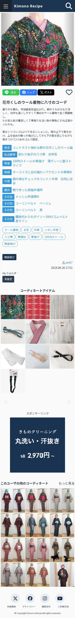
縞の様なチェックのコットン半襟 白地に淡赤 (43, 180)
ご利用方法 (63, 606)
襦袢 (7, 190)
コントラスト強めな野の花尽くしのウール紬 (43, 147)
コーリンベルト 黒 (28, 210)
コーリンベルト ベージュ (33, 203)
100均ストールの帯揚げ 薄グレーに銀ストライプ (42, 163)
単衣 (7, 148)
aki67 (69, 262)
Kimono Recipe (28, 5)
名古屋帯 (9, 154)
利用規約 (11, 606)
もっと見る (67, 483)
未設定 (8, 279)
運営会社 (46, 606)
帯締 (7, 172)
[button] (6, 49)
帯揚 (7, 163)
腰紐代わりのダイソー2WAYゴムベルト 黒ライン (43, 218)
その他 (8, 197)
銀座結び (9, 257)
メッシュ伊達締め (27, 196)
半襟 (7, 181)
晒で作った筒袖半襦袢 (28, 190)
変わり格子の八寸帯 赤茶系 (37, 154)
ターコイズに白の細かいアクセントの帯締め (42, 172)
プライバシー (28, 606)
